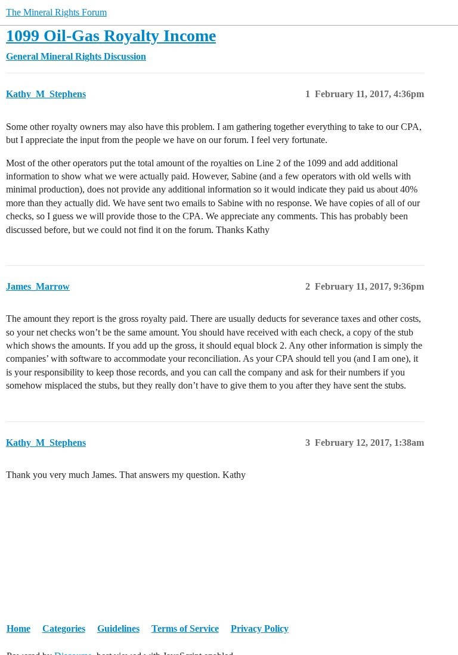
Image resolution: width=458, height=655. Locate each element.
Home (18, 628)
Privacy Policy (260, 628)
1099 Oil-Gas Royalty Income (111, 35)
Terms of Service (185, 628)
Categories (63, 628)
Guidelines (118, 628)
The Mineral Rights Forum (56, 12)
